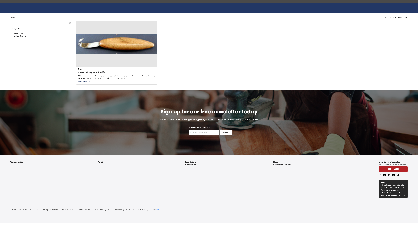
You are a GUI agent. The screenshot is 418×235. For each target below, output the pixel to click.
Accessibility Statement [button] (123, 209)
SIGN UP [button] (226, 132)
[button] (70, 23)
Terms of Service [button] (68, 209)
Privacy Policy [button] (84, 209)
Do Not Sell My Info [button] (102, 209)
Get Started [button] (393, 169)
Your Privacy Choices (146, 209)
